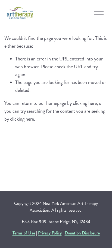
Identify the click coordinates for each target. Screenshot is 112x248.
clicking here (85, 103)
